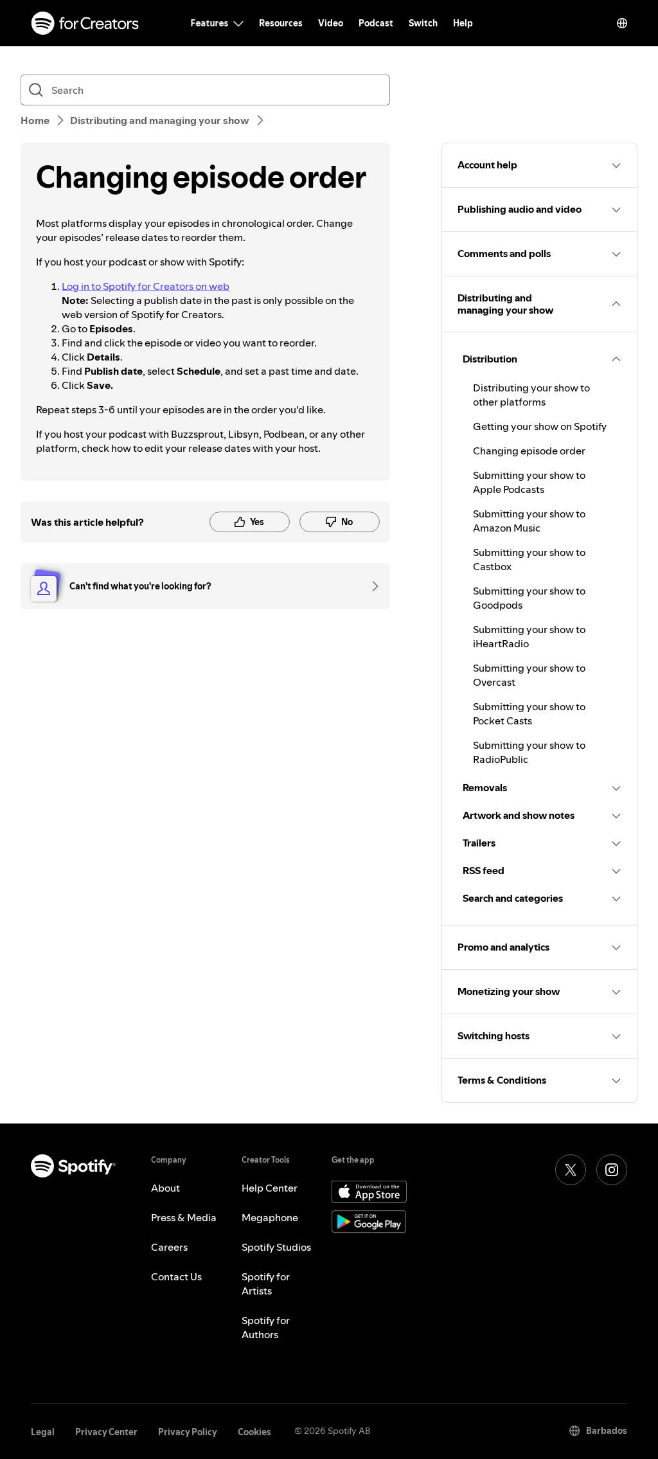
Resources (281, 23)
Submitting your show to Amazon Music (529, 520)
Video (330, 23)
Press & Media (184, 1217)
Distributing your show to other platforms (531, 394)
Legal (43, 1432)
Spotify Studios (276, 1247)
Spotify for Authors (266, 1327)
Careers (169, 1247)
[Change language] (622, 23)
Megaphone (270, 1217)
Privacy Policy (187, 1432)
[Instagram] (611, 1169)
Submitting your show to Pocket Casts (529, 713)
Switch (423, 23)
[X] (570, 1169)
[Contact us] (371, 586)
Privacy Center (106, 1432)
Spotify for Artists (266, 1283)
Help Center (270, 1188)
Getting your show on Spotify (540, 426)
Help (463, 23)
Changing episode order (529, 450)
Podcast (376, 23)
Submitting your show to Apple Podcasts (529, 482)
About (165, 1188)
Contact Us (176, 1276)
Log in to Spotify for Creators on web (145, 286)
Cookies (254, 1432)
